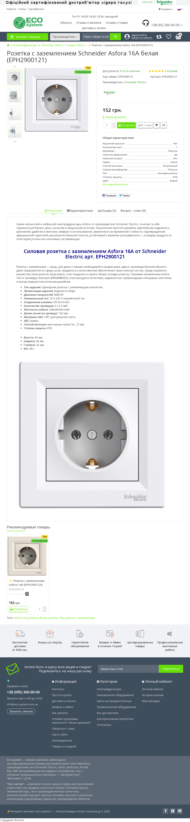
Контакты (58, 689)
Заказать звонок (21, 711)
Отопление (104, 725)
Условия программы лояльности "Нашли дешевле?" (71, 720)
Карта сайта (60, 734)
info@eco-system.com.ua (22, 704)
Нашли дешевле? (115, 117)
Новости (11, 9)
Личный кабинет (153, 689)
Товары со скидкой (64, 746)
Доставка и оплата (94, 28)
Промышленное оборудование (116, 707)
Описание (55, 211)
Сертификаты (36, 9)
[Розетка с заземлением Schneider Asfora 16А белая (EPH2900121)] (58, 99)
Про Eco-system (62, 695)
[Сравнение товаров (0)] (159, 36)
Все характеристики (115, 184)
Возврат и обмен (62, 707)
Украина (165, 9)
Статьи (22, 9)
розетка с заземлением (80, 618)
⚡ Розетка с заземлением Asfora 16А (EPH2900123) (26, 582)
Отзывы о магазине (88, 22)
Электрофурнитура (109, 689)
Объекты (66, 22)
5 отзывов (171, 71)
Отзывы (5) (108, 211)
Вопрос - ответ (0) (133, 211)
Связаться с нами (63, 728)
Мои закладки (151, 701)
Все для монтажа (107, 713)
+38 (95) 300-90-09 (165, 25)
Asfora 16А (20, 618)
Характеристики (81, 211)
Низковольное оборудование (115, 695)
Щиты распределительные (114, 701)
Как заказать (60, 713)
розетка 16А (56, 618)
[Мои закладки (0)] (169, 36)
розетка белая (38, 618)
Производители (62, 740)
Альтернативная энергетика (115, 719)
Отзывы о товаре (117, 22)
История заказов (152, 695)
